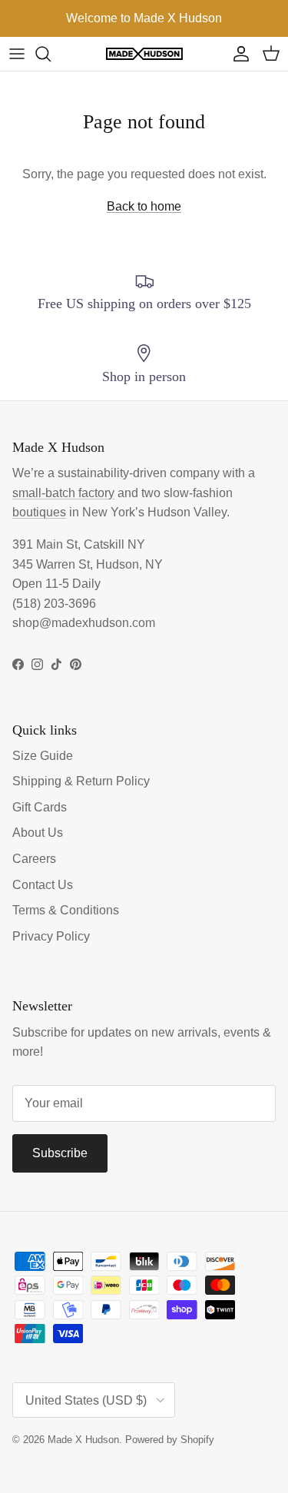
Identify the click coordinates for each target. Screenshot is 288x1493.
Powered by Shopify (169, 1439)
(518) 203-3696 (54, 603)
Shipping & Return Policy (81, 781)
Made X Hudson (83, 1439)
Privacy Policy (51, 936)
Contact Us (42, 884)
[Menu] (17, 54)
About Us (37, 832)
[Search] (51, 54)
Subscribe (60, 1153)
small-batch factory (63, 492)
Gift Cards (39, 807)
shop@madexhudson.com (83, 622)
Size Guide (42, 755)
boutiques (39, 512)
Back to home (144, 206)
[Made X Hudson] (144, 54)
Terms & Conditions (65, 910)
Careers (34, 858)
